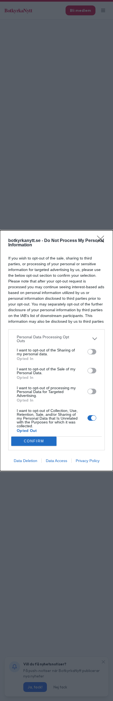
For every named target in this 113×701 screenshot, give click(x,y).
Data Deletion (25, 460)
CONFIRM (34, 441)
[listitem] (56, 339)
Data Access (56, 460)
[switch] (91, 351)
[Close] (102, 241)
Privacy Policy (88, 460)
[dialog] (56, 350)
